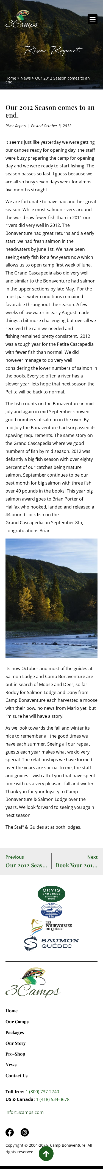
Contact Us (16, 1075)
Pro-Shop (15, 1054)
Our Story (15, 1043)
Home (10, 78)
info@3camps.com (24, 1112)
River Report (51, 51)
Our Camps (17, 1021)
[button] (93, 19)
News (26, 78)
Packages (14, 1032)
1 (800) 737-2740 (42, 1092)
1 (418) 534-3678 (52, 1099)
